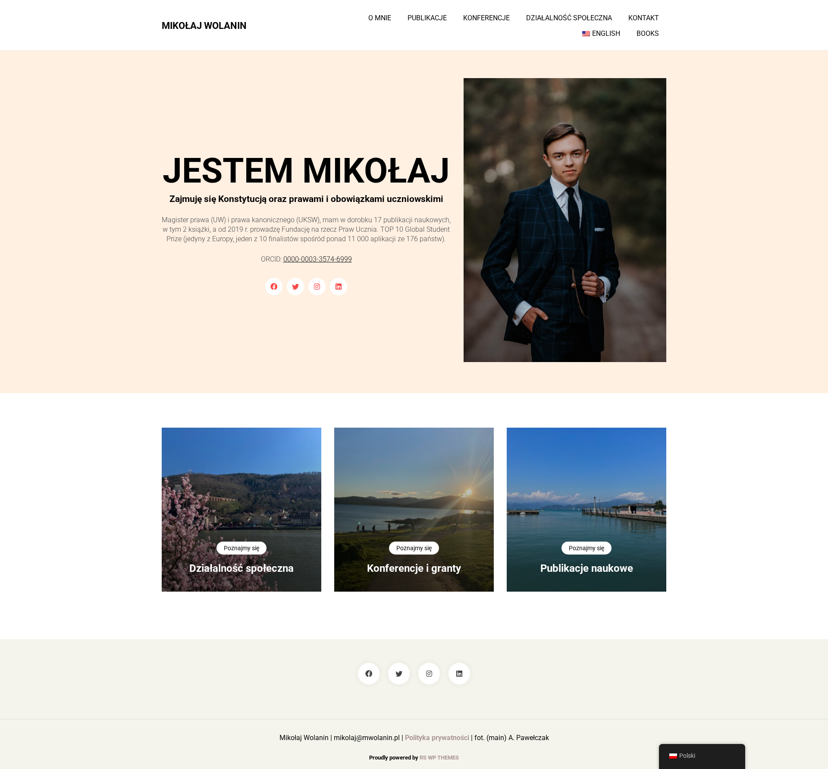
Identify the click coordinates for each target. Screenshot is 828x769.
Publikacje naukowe (586, 568)
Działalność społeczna (569, 18)
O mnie (379, 18)
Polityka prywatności (437, 738)
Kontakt (643, 18)
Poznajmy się (241, 548)
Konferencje (486, 18)
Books (648, 33)
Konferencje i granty (414, 568)
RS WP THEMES (439, 757)
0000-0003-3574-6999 (317, 259)
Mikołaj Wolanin (204, 25)
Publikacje (427, 18)
